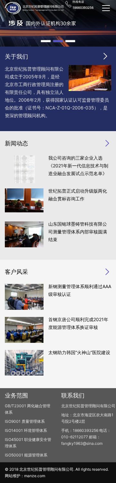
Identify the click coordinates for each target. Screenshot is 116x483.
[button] (46, 41)
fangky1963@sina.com (81, 443)
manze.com (34, 475)
